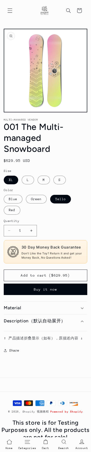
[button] (9, 10)
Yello (60, 199)
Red (12, 210)
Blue (13, 199)
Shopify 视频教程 (36, 411)
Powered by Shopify (66, 411)
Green (36, 199)
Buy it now (45, 289)
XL (11, 180)
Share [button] (14, 350)
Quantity (11, 221)
